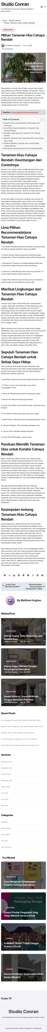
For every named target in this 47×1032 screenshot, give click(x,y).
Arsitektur (4, 822)
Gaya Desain (5, 834)
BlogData (28, 1028)
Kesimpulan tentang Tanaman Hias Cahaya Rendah (23, 148)
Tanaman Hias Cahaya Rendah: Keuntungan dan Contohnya (22, 124)
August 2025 (5, 787)
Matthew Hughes (31, 600)
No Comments (7, 49)
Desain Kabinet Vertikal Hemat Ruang (25, 112)
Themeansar (37, 1028)
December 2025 (6, 762)
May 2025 (4, 805)
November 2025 (6, 768)
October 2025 (6, 774)
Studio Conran (15, 4)
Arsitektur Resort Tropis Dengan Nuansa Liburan (17, 733)
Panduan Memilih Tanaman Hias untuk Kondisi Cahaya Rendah (21, 144)
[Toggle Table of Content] (41, 120)
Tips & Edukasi (6, 847)
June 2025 (5, 799)
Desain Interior (8, 30)
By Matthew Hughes (12, 45)
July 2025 (4, 793)
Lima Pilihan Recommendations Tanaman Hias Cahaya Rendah (21, 129)
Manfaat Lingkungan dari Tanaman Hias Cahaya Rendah (22, 134)
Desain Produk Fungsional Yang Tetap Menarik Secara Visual (22, 726)
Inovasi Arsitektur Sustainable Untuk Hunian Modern (19, 739)
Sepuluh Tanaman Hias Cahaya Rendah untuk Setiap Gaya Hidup (24, 139)
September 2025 (6, 780)
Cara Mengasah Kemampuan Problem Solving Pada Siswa (21, 720)
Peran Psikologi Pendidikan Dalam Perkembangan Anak (20, 745)
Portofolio (4, 841)
